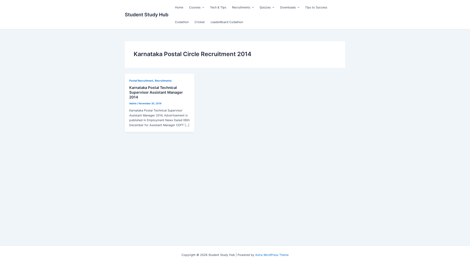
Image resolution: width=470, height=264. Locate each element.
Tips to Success (316, 7)
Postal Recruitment (141, 80)
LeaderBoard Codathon (227, 22)
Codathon (182, 22)
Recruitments (241, 7)
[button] (202, 7)
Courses (194, 7)
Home (179, 7)
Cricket (200, 22)
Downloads (288, 7)
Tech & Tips (218, 7)
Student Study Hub (146, 14)
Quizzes (265, 7)
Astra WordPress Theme (272, 255)
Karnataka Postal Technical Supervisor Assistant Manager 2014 (156, 92)
